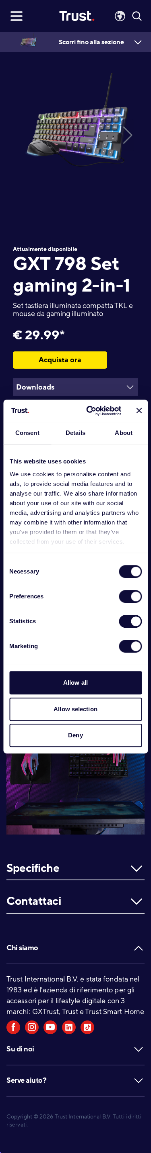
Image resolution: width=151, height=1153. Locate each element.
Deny (75, 735)
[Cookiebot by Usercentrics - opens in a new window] (90, 411)
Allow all (75, 682)
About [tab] (123, 432)
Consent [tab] (27, 432)
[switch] (130, 596)
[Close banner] (139, 411)
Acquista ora (60, 360)
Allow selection (75, 709)
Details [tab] (75, 432)
